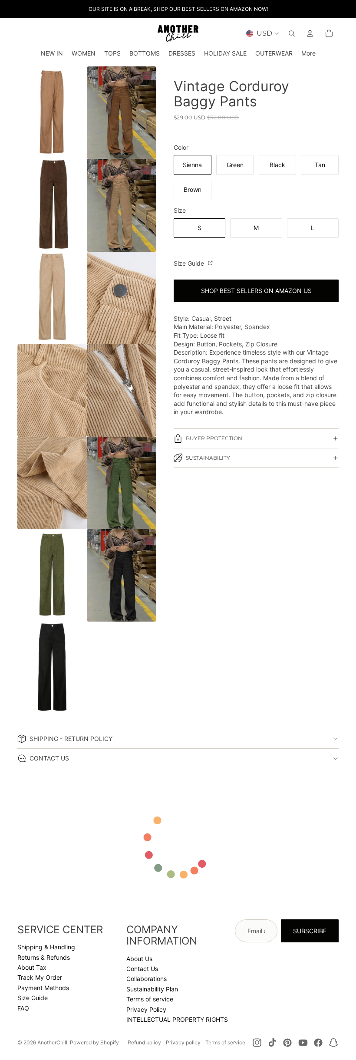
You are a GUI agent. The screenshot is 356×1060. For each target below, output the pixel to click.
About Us (139, 958)
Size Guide (190, 263)
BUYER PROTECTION (214, 438)
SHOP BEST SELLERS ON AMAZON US (256, 290)
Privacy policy (183, 1042)
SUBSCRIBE (309, 931)
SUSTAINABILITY (208, 457)
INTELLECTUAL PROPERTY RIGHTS (177, 1019)
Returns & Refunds (43, 957)
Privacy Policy (146, 1009)
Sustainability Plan (152, 989)
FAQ (23, 1008)
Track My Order (39, 977)
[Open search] (291, 33)
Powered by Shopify (94, 1042)
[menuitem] (308, 53)
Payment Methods (43, 987)
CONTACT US (49, 758)
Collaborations (146, 978)
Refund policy (144, 1042)
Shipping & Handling (46, 947)
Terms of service (149, 999)
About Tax (31, 967)
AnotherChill (52, 1042)
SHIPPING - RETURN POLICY (71, 738)
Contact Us (142, 968)
